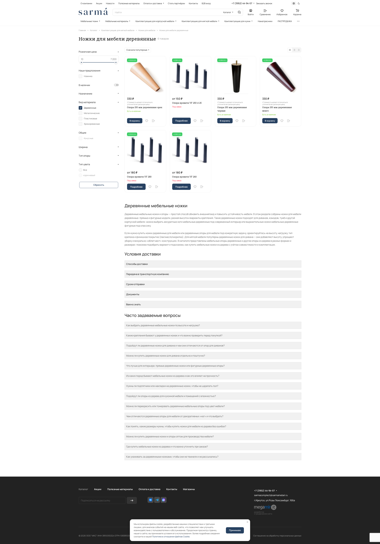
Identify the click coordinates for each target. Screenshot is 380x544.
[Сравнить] (153, 121)
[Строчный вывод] (294, 50)
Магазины (189, 489)
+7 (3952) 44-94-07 (242, 3)
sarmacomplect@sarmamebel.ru (271, 495)
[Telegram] (157, 500)
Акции (97, 489)
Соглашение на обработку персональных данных (277, 535)
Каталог (83, 489)
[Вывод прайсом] (299, 50)
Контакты (171, 489)
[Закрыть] (247, 522)
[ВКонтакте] (150, 500)
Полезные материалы (120, 489)
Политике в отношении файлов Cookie (171, 536)
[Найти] (239, 12)
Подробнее (181, 120)
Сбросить (98, 184)
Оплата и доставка (149, 489)
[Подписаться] (132, 500)
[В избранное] (147, 121)
